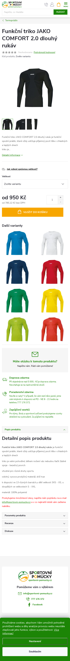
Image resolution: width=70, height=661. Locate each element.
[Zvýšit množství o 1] (60, 197)
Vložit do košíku (35, 212)
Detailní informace (11, 155)
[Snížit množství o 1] (60, 202)
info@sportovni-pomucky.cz (16, 502)
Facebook (38, 604)
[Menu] (65, 4)
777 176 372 (37, 599)
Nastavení (35, 641)
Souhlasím (35, 651)
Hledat (60, 12)
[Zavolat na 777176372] (46, 4)
